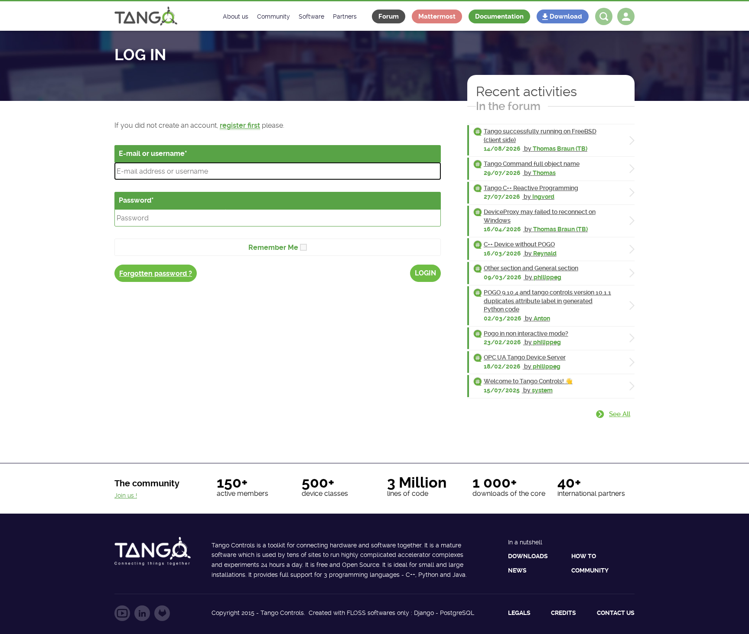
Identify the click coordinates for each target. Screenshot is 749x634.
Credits (563, 612)
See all (619, 414)
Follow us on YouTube (122, 613)
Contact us (616, 612)
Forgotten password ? (155, 273)
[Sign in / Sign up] (626, 16)
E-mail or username (152, 153)
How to (583, 556)
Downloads (528, 556)
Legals (519, 612)
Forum (388, 16)
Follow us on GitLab (162, 613)
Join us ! (125, 495)
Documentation (499, 16)
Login (425, 273)
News (517, 570)
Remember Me (273, 247)
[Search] (603, 16)
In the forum (508, 106)
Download (566, 16)
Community (590, 570)
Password (135, 200)
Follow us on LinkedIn (142, 613)
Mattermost (437, 16)
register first (240, 125)
